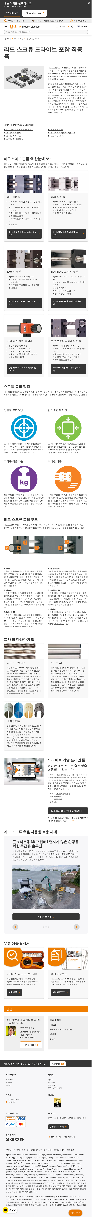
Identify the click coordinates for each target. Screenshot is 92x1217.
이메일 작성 (29, 1045)
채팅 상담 (75, 1213)
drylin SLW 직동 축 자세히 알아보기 (66, 233)
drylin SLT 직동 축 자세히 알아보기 (66, 369)
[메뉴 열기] (5, 26)
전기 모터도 (59, 624)
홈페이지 (8, 39)
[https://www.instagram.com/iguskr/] (7, 1139)
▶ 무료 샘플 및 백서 (56, 136)
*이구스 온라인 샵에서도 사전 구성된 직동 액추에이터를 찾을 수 (68, 819)
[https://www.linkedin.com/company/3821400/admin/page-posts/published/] (12, 1139)
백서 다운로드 (59, 992)
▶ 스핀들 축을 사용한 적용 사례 (61, 133)
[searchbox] (44, 32)
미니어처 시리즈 (55, 452)
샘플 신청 (13, 992)
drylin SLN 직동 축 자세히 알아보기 (67, 302)
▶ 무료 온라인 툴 (55, 130)
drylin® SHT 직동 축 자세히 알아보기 (23, 233)
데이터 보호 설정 (67, 1150)
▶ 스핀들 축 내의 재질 (13, 139)
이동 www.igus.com (32, 13)
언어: (56, 1137)
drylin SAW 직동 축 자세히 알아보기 (22, 302)
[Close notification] (89, 3)
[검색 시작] (84, 32)
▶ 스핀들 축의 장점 (12, 133)
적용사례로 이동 (44, 914)
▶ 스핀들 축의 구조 (12, 136)
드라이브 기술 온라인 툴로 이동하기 (66, 811)
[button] (43, 927)
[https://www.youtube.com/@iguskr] (17, 1139)
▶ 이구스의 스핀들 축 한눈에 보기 (18, 130)
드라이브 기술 (18, 39)
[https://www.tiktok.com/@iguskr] (22, 1139)
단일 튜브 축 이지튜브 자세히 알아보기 (22, 369)
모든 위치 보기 (12, 13)
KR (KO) (84, 26)
